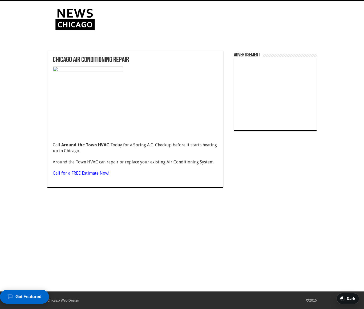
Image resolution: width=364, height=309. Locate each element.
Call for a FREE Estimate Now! (81, 173)
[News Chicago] (75, 18)
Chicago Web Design (63, 300)
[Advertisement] (216, 18)
